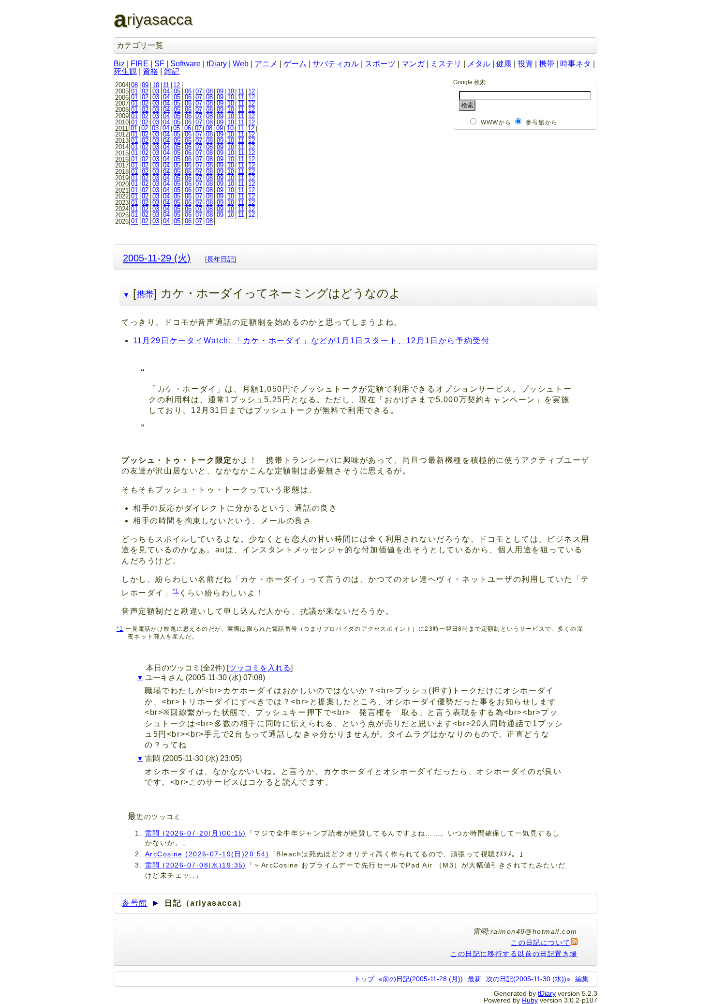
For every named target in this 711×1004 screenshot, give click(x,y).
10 (155, 85)
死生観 (125, 71)
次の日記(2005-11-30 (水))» (528, 979)
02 (145, 91)
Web (241, 64)
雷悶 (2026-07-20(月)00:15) (195, 833)
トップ (364, 979)
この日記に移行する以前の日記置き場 (513, 954)
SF (159, 64)
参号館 (135, 903)
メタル (478, 64)
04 (166, 91)
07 (198, 91)
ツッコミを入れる (260, 668)
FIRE (139, 64)
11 (166, 85)
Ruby (530, 1000)
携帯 (546, 64)
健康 (504, 64)
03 (155, 91)
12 (176, 85)
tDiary (217, 64)
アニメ (266, 64)
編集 (582, 979)
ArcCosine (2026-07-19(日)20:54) (207, 854)
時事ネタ (575, 64)
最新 (474, 979)
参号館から (542, 122)
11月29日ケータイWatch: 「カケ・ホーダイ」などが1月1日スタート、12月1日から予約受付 (311, 340)
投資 (525, 64)
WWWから (496, 122)
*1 (176, 590)
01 (134, 91)
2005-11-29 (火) (157, 257)
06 (188, 91)
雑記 (171, 71)
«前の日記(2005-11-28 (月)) (421, 979)
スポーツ (380, 64)
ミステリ (445, 64)
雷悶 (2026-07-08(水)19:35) (195, 865)
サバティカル (335, 64)
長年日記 (220, 259)
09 (145, 85)
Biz (119, 64)
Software (185, 64)
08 (134, 85)
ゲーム (295, 64)
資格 (150, 71)
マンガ (413, 64)
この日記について (541, 942)
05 (177, 91)
